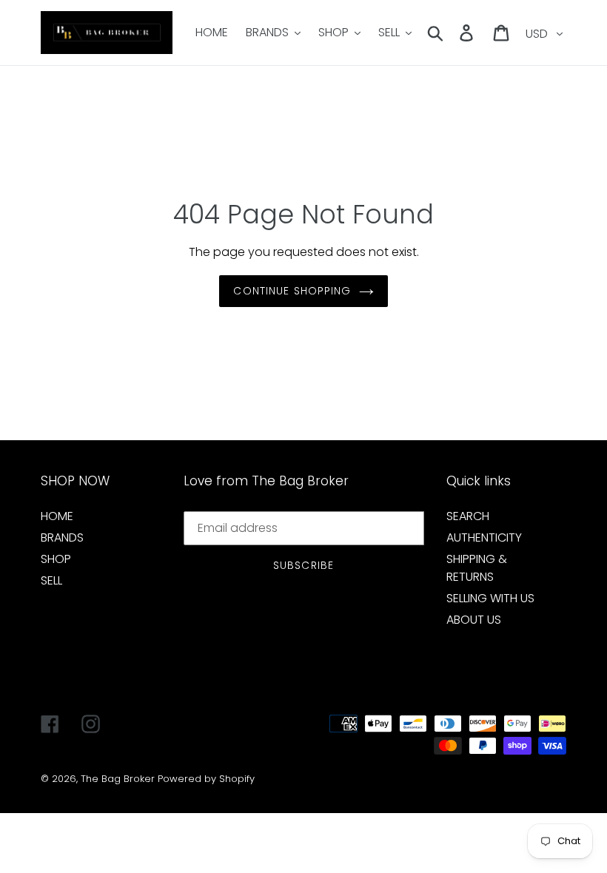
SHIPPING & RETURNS (476, 567)
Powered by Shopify (206, 779)
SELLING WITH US (490, 598)
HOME (57, 516)
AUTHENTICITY (484, 537)
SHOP (56, 558)
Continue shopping (292, 290)
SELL (51, 580)
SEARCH (467, 516)
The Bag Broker (118, 779)
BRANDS (62, 537)
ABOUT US (473, 619)
